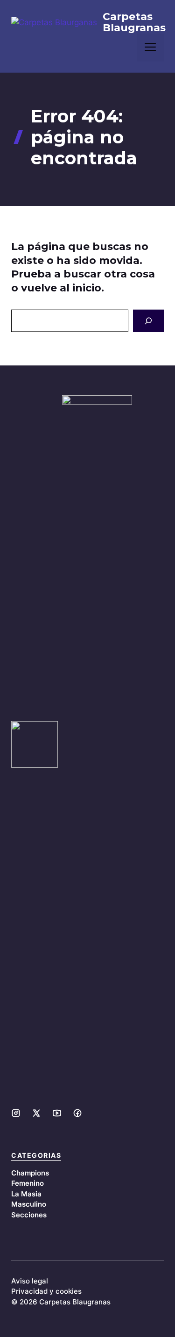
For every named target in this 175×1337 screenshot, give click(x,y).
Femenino (27, 1183)
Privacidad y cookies (46, 1291)
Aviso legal (29, 1280)
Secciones (29, 1214)
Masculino (28, 1204)
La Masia (26, 1193)
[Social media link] (16, 1113)
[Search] (148, 321)
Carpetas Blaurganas (134, 22)
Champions (30, 1172)
